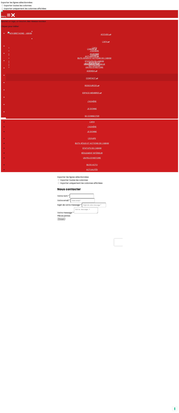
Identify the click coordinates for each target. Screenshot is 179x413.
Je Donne (92, 131)
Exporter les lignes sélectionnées (16, 2)
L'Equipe (92, 138)
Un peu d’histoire (94, 67)
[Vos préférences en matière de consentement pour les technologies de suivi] (174, 408)
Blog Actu (92, 164)
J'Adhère (94, 50)
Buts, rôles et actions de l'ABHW (94, 58)
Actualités (94, 65)
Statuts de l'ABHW (92, 148)
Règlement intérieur (92, 153)
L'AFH (92, 121)
